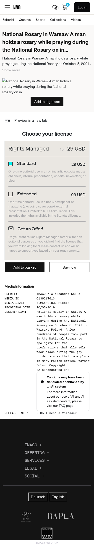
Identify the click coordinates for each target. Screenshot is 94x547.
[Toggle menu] (7, 7)
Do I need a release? (58, 413)
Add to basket (24, 267)
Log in (82, 7)
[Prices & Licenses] (55, 7)
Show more (11, 70)
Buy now (69, 267)
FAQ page (66, 405)
